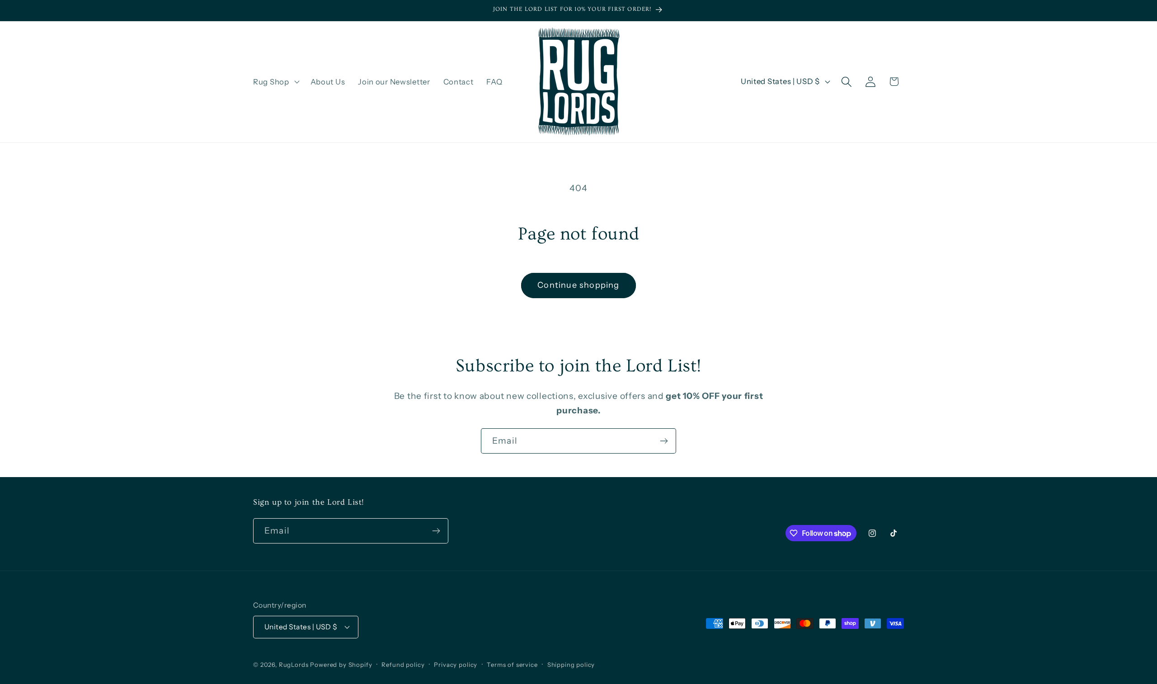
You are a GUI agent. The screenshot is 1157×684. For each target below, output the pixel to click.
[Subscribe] (664, 441)
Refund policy (402, 664)
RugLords (294, 664)
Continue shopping (578, 285)
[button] (275, 81)
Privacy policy (455, 664)
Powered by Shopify (341, 664)
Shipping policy (571, 664)
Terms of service (512, 664)
